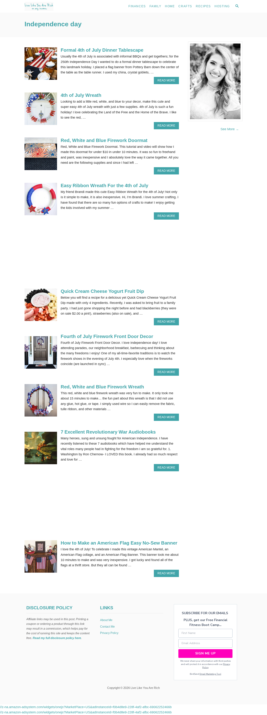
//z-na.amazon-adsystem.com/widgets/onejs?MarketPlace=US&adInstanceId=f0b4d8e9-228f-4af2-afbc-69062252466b (86, 707)
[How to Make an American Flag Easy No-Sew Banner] (41, 558)
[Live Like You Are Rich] (57, 6)
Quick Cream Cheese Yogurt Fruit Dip (102, 291)
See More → (230, 129)
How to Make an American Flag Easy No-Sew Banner (119, 543)
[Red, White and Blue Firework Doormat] (41, 155)
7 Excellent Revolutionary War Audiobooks (108, 432)
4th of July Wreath (81, 95)
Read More (167, 81)
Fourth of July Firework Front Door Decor (107, 336)
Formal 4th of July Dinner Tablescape (102, 50)
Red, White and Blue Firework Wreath (102, 387)
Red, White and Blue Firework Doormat (104, 140)
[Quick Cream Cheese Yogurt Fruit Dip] (41, 306)
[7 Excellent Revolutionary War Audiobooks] (41, 449)
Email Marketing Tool (210, 674)
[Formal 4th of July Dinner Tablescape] (41, 65)
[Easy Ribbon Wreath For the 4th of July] (41, 201)
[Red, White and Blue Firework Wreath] (41, 402)
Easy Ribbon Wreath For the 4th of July (104, 185)
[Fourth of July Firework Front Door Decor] (41, 354)
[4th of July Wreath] (41, 110)
